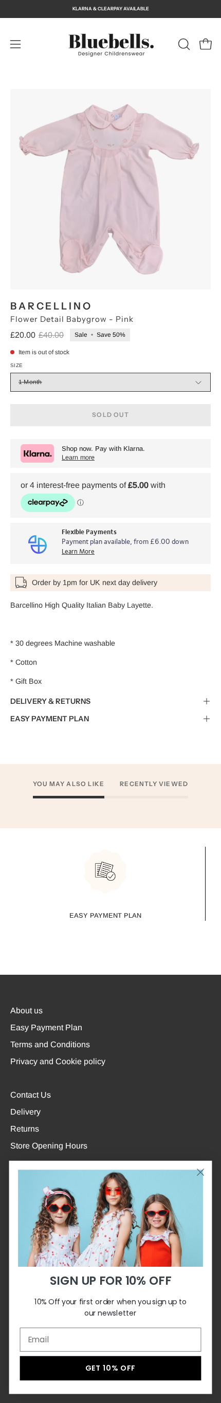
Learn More (78, 552)
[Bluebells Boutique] (110, 44)
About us (26, 1010)
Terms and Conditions (50, 1044)
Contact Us (30, 1094)
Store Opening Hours (48, 1145)
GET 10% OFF (110, 1368)
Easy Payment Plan (46, 1027)
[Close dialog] (201, 1172)
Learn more (78, 457)
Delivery (25, 1111)
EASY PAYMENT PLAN (49, 718)
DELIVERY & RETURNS (50, 701)
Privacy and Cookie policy (57, 1061)
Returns (24, 1128)
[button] (183, 44)
